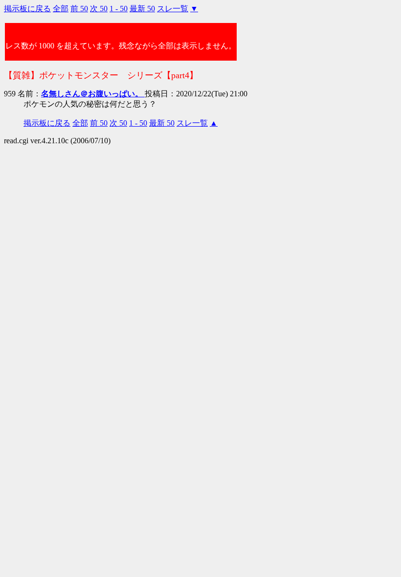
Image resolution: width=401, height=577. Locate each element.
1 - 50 (119, 8)
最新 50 (142, 8)
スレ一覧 (172, 8)
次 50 (99, 8)
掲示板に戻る (27, 8)
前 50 (79, 8)
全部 (60, 8)
